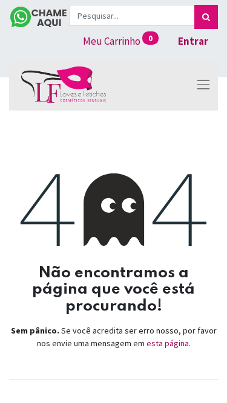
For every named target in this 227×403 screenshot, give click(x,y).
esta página (167, 343)
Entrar (193, 41)
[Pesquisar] (206, 17)
